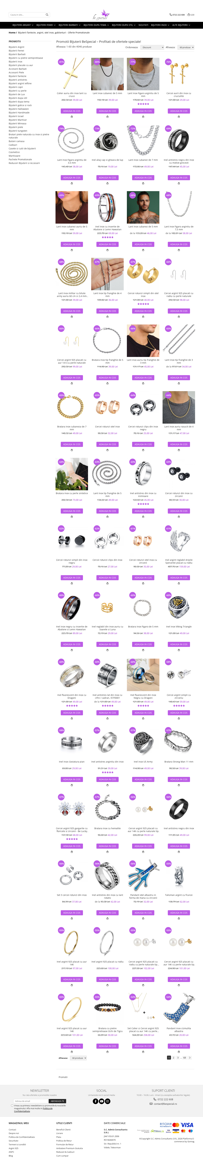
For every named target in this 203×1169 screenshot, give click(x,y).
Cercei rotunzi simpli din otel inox (143, 295)
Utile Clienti (64, 1123)
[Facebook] (95, 1101)
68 (184, 1057)
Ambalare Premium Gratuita (69, 1148)
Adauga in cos (71, 110)
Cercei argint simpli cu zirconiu (179, 696)
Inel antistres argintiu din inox (107, 761)
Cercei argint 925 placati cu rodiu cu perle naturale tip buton (143, 963)
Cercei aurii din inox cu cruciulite (179, 95)
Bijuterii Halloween (19, 108)
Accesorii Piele (16, 72)
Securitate (13, 1140)
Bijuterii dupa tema (19, 101)
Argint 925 (13, 1148)
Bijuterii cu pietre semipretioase (26, 57)
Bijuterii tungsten (18, 130)
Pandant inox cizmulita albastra (179, 1030)
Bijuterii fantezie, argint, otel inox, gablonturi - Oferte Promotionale (54, 32)
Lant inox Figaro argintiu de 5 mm (143, 95)
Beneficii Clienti (63, 1129)
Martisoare (14, 155)
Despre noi (14, 1133)
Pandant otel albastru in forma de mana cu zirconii (143, 896)
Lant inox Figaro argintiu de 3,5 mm (71, 161)
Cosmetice (14, 152)
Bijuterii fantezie (17, 76)
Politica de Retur (64, 1140)
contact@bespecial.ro (165, 1103)
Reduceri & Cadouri (65, 1151)
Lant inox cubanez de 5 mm (107, 93)
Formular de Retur (65, 1144)
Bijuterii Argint (16, 46)
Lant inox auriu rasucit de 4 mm (178, 428)
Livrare (59, 1133)
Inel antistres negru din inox (179, 828)
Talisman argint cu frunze (179, 895)
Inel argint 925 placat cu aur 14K (72, 963)
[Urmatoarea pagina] (189, 1058)
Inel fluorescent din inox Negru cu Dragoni (143, 696)
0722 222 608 (165, 1099)
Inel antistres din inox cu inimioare (143, 495)
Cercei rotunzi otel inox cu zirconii (143, 561)
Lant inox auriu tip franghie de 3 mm (143, 361)
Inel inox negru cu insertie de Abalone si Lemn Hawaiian (71, 628)
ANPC (11, 1151)
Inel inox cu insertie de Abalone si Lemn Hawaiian (107, 228)
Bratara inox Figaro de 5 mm (143, 626)
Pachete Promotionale (20, 159)
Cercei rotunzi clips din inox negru (143, 428)
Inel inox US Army (143, 761)
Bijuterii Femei (16, 50)
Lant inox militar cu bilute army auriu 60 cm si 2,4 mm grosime (72, 295)
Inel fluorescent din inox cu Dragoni (71, 696)
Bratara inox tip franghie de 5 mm (107, 361)
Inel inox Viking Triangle (179, 626)
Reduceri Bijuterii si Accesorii (24, 163)
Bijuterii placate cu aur (21, 65)
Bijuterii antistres (18, 79)
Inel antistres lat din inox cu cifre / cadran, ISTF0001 (107, 696)
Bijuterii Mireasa (17, 123)
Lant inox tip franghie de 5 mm (107, 495)
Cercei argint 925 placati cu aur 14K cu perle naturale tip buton (143, 830)
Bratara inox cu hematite (107, 828)
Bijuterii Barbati (17, 54)
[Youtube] (101, 1101)
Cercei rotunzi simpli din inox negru (71, 561)
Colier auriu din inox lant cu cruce (72, 95)
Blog (11, 1155)
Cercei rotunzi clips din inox (107, 560)
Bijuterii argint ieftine (20, 83)
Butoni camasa (16, 141)
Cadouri (13, 144)
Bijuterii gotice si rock (20, 105)
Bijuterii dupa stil (18, 97)
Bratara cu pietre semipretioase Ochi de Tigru (107, 1030)
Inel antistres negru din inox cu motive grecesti (179, 161)
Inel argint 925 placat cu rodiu (108, 961)
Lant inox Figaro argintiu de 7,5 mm (178, 228)
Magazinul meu (19, 1123)
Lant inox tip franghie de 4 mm (107, 295)
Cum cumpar (62, 1155)
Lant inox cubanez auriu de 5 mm (71, 228)
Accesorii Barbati (18, 68)
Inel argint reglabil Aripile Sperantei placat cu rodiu (179, 561)
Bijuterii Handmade (19, 112)
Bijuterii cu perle (17, 90)
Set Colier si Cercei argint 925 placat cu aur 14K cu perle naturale (143, 1030)
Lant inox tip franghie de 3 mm (179, 361)
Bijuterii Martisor (18, 119)
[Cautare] (47, 14)
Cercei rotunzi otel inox (107, 426)
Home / (13, 32)
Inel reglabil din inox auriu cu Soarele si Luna (107, 628)
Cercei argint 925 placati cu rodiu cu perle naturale (178, 295)
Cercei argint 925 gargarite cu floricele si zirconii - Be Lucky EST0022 (72, 830)
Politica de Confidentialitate (22, 1137)
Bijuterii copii (16, 87)
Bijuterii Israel (16, 116)
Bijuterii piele (16, 127)
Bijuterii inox (15, 61)
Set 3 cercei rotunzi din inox (72, 895)
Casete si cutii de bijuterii (22, 148)
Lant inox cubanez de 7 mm (143, 160)
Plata (58, 1137)
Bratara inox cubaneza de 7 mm (71, 428)
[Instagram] (107, 1101)
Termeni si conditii (17, 1144)
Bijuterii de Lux (17, 94)
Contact (12, 1129)
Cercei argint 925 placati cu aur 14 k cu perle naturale (71, 361)
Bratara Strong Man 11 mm (178, 761)
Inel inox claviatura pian (72, 761)
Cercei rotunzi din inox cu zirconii (179, 495)
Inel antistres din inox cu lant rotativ (107, 896)
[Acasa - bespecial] (101, 14)
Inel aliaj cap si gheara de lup (107, 160)
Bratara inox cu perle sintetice (72, 493)
